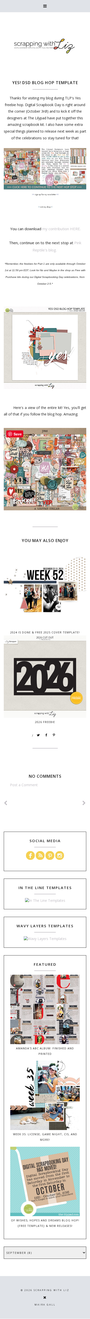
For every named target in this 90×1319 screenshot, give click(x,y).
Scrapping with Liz (51, 1290)
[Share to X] (38, 735)
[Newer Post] (6, 803)
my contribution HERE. (61, 228)
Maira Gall (45, 1304)
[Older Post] (84, 803)
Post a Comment (24, 784)
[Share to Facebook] (46, 735)
